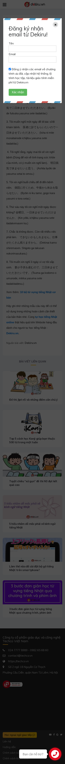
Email (12, 54)
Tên (11, 43)
